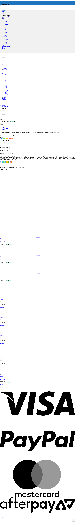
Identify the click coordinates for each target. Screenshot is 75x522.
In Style (6, 21)
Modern (6, 41)
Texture (6, 92)
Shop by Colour (5, 27)
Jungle (6, 40)
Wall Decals (3, 45)
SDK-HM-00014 (2, 241)
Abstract (6, 91)
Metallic (6, 32)
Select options (2, 307)
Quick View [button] (1, 238)
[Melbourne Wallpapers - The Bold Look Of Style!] (7, 5)
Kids (5, 20)
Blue (5, 82)
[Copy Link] (7, 138)
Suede (4, 15)
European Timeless (4, 67)
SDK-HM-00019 (2, 320)
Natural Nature (8, 26)
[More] (12, 138)
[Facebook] (1, 138)
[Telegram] (5, 138)
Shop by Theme (5, 36)
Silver (5, 34)
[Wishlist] (0, 374)
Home (2, 10)
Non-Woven (3, 71)
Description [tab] (3, 127)
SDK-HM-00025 (2, 302)
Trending (3, 64)
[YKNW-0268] (3, 61)
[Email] (8, 138)
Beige (5, 28)
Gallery (3, 47)
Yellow (6, 35)
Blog (3, 49)
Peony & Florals (7, 19)
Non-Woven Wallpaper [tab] (5, 128)
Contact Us (3, 48)
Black (5, 29)
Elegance (6, 14)
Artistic (7, 25)
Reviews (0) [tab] (3, 129)
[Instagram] (10, 138)
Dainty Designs (5, 18)
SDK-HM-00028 (2, 361)
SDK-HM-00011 (2, 338)
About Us (4, 50)
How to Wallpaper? (4, 514)
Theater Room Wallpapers (6, 46)
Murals (3, 17)
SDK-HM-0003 (2, 379)
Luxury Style (6, 23)
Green (5, 31)
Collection (3, 73)
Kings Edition (6, 24)
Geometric (6, 39)
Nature (6, 42)
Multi (5, 33)
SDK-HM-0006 (2, 259)
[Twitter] (2, 138)
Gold (5, 30)
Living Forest (6, 22)
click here (16, 134)
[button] (4, 10)
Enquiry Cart (3, 51)
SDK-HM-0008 (2, 277)
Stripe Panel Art (7, 16)
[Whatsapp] (4, 138)
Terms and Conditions (5, 515)
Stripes (6, 43)
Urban (6, 44)
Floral (5, 38)
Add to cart (1, 124)
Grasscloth (6, 12)
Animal (6, 37)
